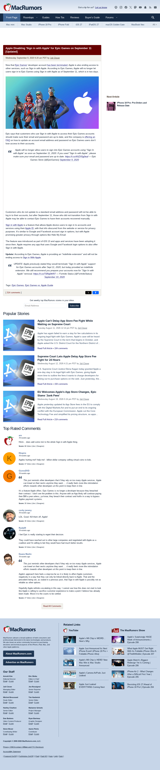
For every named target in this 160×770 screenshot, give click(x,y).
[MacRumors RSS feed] (150, 7)
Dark (61, 756)
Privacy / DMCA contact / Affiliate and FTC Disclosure (23, 747)
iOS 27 (79, 24)
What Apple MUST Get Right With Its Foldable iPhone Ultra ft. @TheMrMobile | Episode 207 (142, 651)
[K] (9, 464)
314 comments (13, 292)
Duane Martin (25, 554)
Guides (46, 17)
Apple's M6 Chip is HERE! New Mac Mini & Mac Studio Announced (93, 663)
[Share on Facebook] (95, 292)
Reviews (74, 17)
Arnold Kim (7, 676)
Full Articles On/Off (26, 756)
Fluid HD (43, 756)
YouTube (73, 630)
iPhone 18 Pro (44, 24)
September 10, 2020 (54, 277)
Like (33, 446)
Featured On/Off (10, 756)
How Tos (59, 17)
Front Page (11, 17)
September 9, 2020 (69, 160)
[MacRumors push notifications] (145, 7)
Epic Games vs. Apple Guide (39, 285)
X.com (11, 681)
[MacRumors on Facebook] (126, 7)
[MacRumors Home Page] (22, 7)
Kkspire (22, 453)
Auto (51, 756)
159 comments (61, 384)
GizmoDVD (24, 471)
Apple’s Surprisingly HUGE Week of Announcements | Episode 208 (139, 640)
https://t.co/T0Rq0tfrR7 (44, 273)
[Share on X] (88, 292)
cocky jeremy (25, 510)
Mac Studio (26, 24)
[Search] (154, 17)
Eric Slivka (33, 676)
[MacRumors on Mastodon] (135, 7)
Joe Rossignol (34, 687)
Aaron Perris (34, 729)
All (155, 24)
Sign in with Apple (14, 225)
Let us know (101, 7)
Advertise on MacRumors (19, 662)
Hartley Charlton (10, 708)
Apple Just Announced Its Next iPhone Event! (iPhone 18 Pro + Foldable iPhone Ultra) (93, 651)
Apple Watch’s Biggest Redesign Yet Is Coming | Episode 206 (138, 663)
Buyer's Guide (92, 17)
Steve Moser (8, 729)
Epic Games (21, 65)
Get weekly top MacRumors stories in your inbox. (52, 300)
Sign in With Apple (32, 257)
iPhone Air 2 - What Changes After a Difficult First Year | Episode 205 (140, 674)
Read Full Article (45, 348)
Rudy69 (22, 528)
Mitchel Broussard (10, 697)
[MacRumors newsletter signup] (155, 7)
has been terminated (57, 65)
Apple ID (29, 228)
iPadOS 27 (94, 24)
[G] (9, 482)
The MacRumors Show (132, 630)
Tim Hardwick (34, 697)
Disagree (40, 446)
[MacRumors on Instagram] (120, 7)
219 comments (61, 419)
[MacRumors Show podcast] (116, 7)
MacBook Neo (137, 24)
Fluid (37, 756)
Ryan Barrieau (34, 718)
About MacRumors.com (19, 653)
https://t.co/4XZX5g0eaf (76, 156)
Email (5, 681)
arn (20, 435)
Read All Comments (52, 606)
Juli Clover (55, 58)
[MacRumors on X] (130, 7)
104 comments (61, 348)
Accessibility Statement (12, 751)
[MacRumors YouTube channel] (140, 7)
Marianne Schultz (36, 708)
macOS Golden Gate (115, 24)
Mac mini (10, 24)
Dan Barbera (8, 718)
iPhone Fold (63, 24)
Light (56, 756)
